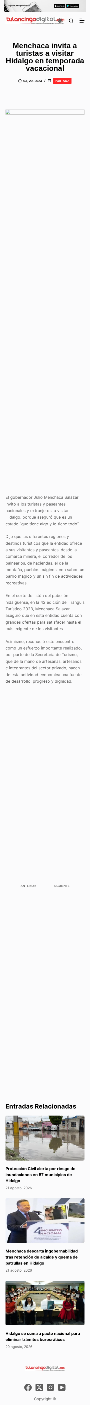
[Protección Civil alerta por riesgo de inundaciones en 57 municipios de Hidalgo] (45, 1138)
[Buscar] (71, 21)
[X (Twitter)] (39, 1387)
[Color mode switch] (60, 20)
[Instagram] (50, 1387)
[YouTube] (62, 1387)
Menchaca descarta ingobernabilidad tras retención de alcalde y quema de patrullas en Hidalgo (42, 1257)
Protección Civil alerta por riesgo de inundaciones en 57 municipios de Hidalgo (41, 1174)
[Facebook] (28, 1387)
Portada (62, 81)
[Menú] (82, 20)
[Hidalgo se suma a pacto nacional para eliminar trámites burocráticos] (45, 1303)
